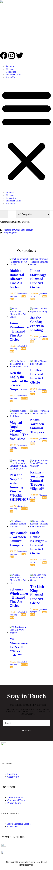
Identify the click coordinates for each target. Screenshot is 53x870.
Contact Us (12, 826)
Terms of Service (15, 797)
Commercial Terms (16, 800)
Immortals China (13, 74)
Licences (10, 69)
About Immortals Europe (18, 824)
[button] (26, 135)
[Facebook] (3, 55)
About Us (10, 77)
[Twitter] (19, 55)
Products (10, 66)
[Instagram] (11, 55)
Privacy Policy (14, 803)
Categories (11, 72)
